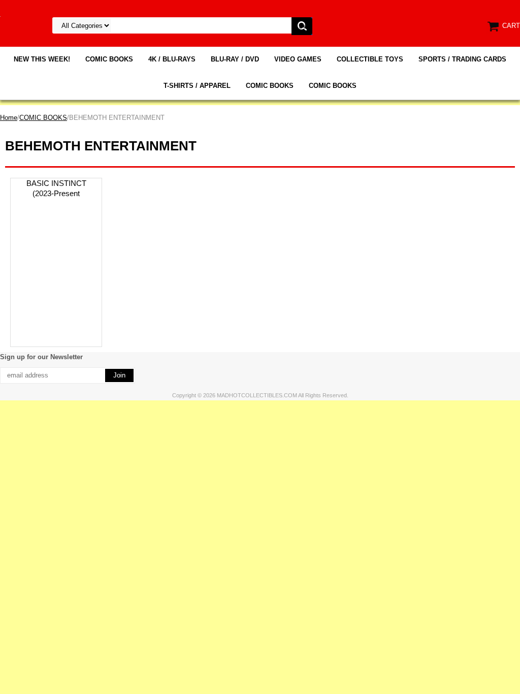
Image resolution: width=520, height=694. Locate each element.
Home (8, 117)
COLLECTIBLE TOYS (370, 59)
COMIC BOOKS (109, 59)
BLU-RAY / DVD (235, 59)
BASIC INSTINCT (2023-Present (56, 188)
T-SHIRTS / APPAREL (197, 85)
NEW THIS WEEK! (42, 59)
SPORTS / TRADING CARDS (462, 59)
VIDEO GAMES (297, 59)
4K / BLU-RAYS (172, 59)
